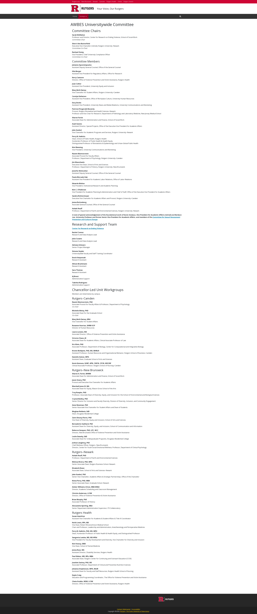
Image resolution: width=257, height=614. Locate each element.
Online (120, 2)
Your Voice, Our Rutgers (110, 8)
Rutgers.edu (76, 2)
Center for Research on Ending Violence (88, 228)
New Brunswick (86, 2)
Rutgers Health (111, 2)
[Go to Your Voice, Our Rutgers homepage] (166, 601)
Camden (102, 2)
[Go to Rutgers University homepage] (82, 8)
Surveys (82, 16)
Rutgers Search (128, 2)
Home (75, 16)
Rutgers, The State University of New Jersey (134, 611)
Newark (95, 2)
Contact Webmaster (124, 609)
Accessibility (136, 609)
